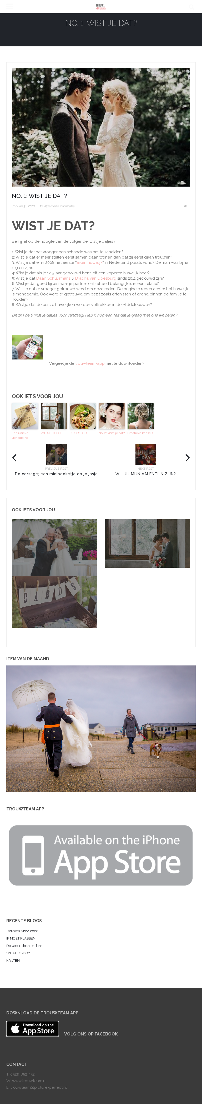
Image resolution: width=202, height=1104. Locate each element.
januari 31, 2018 (23, 206)
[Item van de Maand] (101, 728)
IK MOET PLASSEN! (21, 938)
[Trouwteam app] (101, 853)
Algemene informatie (59, 206)
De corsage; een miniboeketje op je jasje (56, 474)
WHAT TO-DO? (51, 433)
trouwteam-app (90, 363)
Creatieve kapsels (140, 433)
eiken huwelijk (89, 262)
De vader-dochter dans (24, 946)
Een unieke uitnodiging (20, 435)
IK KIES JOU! (79, 433)
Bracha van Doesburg (95, 278)
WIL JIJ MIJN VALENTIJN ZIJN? (145, 474)
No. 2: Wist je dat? (112, 433)
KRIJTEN (13, 960)
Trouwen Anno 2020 (22, 931)
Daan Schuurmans (53, 278)
